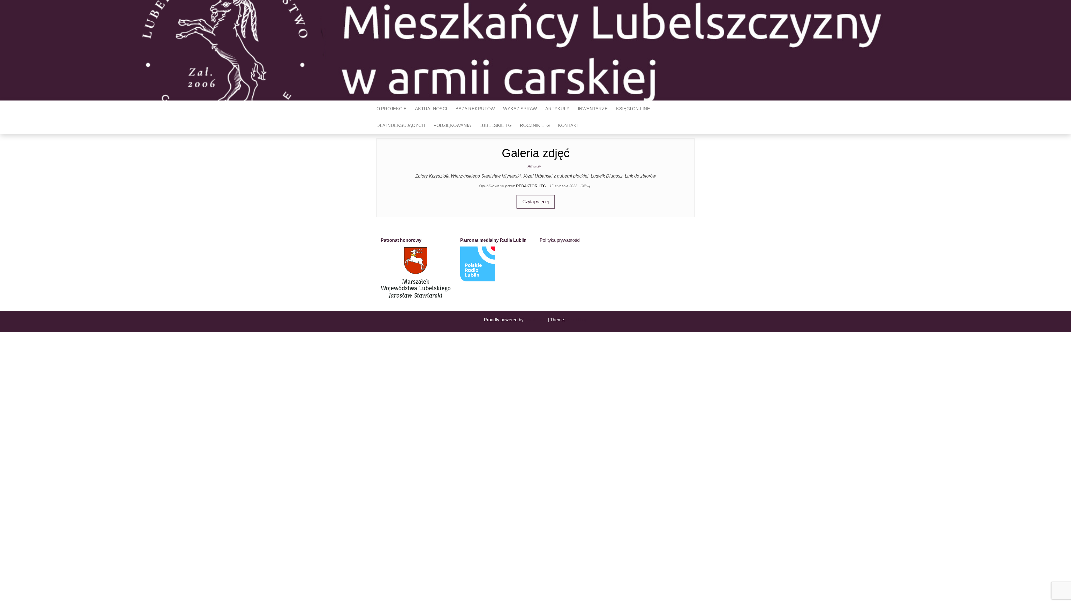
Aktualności (431, 108)
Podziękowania (452, 125)
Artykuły (557, 108)
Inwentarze (593, 108)
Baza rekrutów (475, 108)
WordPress (536, 319)
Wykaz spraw (520, 108)
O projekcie (392, 108)
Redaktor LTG (531, 186)
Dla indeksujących (401, 125)
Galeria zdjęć (536, 153)
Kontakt (568, 125)
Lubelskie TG (495, 125)
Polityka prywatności (560, 240)
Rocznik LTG (535, 125)
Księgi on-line (633, 108)
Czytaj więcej (535, 201)
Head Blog (576, 319)
